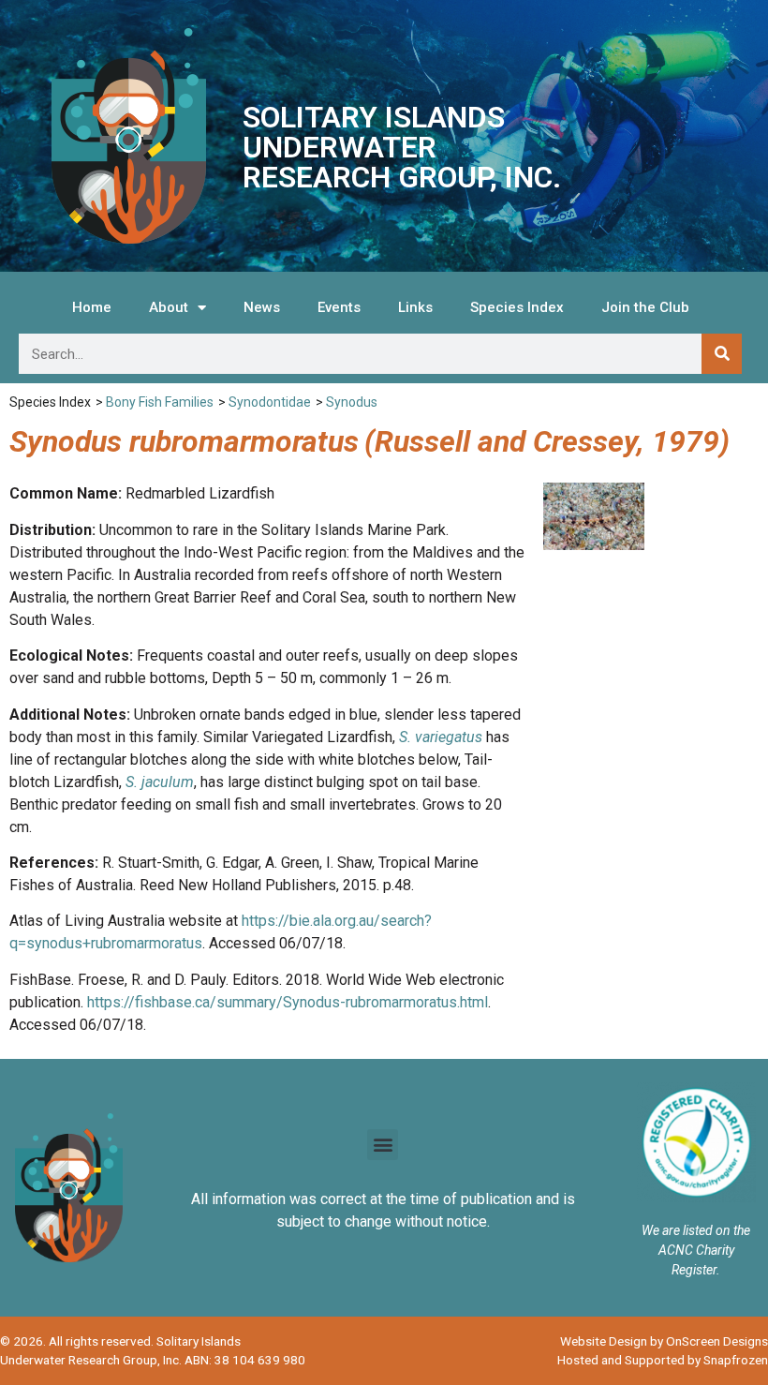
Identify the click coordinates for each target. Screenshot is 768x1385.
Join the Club (645, 307)
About (168, 307)
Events (339, 307)
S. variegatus (440, 737)
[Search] (722, 354)
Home (91, 307)
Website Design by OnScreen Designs (664, 1340)
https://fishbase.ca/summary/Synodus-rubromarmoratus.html (287, 1002)
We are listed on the (696, 1230)
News (262, 307)
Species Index (517, 307)
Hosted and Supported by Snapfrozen (662, 1359)
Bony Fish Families (160, 402)
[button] (382, 1144)
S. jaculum (160, 782)
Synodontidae (270, 402)
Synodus (351, 402)
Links (415, 307)
